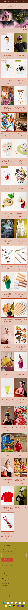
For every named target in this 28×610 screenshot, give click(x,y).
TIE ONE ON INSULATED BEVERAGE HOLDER (7, 535)
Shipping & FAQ (5, 578)
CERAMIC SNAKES (7, 266)
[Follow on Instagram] (6, 596)
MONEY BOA (20, 134)
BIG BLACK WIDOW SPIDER (21, 81)
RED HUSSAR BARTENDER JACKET (7, 507)
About (2, 568)
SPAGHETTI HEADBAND (20, 214)
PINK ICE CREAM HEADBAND (21, 373)
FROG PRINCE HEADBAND (7, 294)
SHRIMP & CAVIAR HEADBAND (7, 320)
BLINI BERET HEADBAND (7, 54)
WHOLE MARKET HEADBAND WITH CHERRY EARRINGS (21, 481)
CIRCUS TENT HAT (20, 427)
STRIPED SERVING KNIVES (20, 267)
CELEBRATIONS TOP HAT (7, 428)
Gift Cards (3, 573)
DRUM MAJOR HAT (21, 507)
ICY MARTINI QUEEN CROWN (7, 480)
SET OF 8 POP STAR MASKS (21, 187)
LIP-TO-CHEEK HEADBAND (7, 347)
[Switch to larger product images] (23, 29)
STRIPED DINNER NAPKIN (20, 294)
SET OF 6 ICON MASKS (20, 347)
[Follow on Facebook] (2, 596)
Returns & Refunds (5, 580)
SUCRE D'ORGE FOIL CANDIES (7, 134)
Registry (3, 570)
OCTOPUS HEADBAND (7, 108)
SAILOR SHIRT (20, 454)
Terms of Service (5, 583)
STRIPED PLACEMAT (21, 320)
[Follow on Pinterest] (9, 596)
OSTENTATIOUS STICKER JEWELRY (7, 161)
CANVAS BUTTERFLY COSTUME (7, 373)
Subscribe (7, 559)
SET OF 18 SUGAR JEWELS (20, 161)
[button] (23, 6)
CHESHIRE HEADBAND (20, 54)
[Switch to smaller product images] (26, 29)
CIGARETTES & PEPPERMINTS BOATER (20, 401)
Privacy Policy (4, 585)
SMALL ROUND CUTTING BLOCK (7, 214)
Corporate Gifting (5, 575)
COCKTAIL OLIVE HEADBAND (7, 81)
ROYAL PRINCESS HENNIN (7, 240)
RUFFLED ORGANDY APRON (21, 240)
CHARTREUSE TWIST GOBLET (7, 400)
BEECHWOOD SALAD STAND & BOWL (20, 108)
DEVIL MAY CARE (7, 187)
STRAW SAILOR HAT (7, 454)
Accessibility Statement (6, 588)
